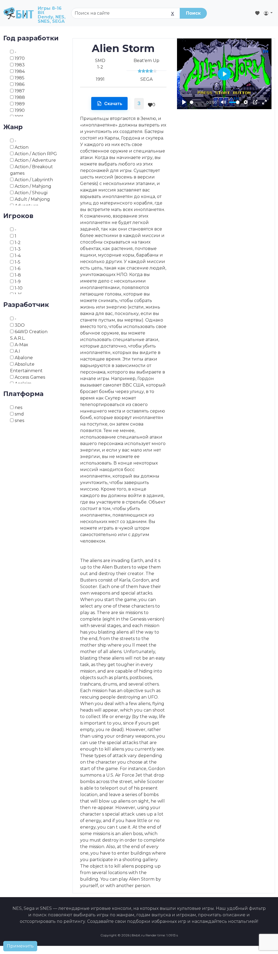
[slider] (197, 102)
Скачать (113, 103)
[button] (268, 13)
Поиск (193, 13)
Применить (20, 946)
